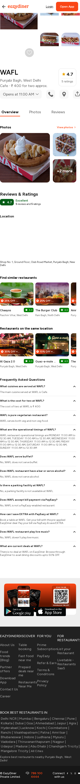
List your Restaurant (65, 651)
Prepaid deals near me (26, 671)
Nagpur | (59, 742)
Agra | (73, 723)
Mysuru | (59, 737)
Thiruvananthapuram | (35, 742)
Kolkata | (7, 723)
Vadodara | (9, 742)
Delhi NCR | (9, 719)
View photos (65, 127)
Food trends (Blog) (5, 656)
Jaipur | (62, 723)
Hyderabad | (10, 728)
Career (5, 696)
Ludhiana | (44, 737)
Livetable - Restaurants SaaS (66, 664)
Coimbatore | (58, 728)
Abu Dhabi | (39, 746)
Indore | (30, 737)
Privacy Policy (43, 683)
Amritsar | (59, 732)
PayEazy (43, 656)
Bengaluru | (42, 719)
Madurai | (23, 746)
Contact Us (9, 689)
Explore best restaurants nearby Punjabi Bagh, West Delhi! (36, 758)
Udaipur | (8, 746)
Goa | (30, 723)
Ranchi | (7, 732)
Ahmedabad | (45, 723)
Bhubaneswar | (12, 737)
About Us (7, 645)
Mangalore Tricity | (15, 751)
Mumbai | (26, 719)
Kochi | (42, 728)
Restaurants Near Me (27, 684)
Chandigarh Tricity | (64, 746)
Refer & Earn (47, 663)
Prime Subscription (47, 647)
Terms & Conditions (46, 672)
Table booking (24, 647)
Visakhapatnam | (26, 732)
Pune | (72, 719)
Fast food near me (25, 658)
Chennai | (59, 719)
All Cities (36, 751)
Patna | (45, 732)
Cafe (4, 85)
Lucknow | (28, 728)
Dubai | (20, 723)
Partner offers (6, 669)
